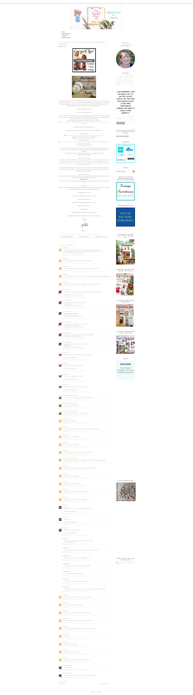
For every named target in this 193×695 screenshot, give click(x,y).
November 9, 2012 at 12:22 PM (74, 254)
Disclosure (64, 35)
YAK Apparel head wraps (90, 234)
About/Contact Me (66, 34)
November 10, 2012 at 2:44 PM (74, 423)
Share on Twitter (101, 236)
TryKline (64, 594)
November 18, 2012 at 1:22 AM (74, 607)
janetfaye (64, 352)
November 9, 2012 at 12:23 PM (74, 262)
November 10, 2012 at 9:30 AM (74, 399)
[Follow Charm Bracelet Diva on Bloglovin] (122, 137)
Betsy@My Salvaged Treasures (68, 395)
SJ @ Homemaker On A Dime (68, 458)
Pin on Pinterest (84, 236)
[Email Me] (130, 46)
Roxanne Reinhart (66, 665)
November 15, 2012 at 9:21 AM (74, 535)
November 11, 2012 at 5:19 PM (74, 462)
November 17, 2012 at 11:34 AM (74, 560)
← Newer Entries (62, 683)
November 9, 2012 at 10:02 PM (74, 359)
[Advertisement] (125, 405)
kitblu (63, 426)
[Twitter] (123, 46)
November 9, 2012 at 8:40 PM (73, 318)
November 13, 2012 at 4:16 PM (74, 493)
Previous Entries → (105, 683)
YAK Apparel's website (67, 181)
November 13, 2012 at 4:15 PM (74, 470)
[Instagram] (127, 46)
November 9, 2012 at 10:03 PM (74, 370)
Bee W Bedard (65, 289)
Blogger (99, 691)
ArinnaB (64, 247)
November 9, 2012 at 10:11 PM (74, 381)
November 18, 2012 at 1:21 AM (74, 599)
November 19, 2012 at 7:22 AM (74, 638)
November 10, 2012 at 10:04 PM (74, 431)
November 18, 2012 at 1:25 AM (74, 622)
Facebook (89, 192)
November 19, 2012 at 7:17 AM (74, 630)
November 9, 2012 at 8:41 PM (73, 329)
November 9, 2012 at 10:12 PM (74, 391)
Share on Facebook (67, 236)
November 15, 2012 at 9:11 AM (74, 513)
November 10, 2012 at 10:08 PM (74, 446)
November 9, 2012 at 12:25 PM (74, 278)
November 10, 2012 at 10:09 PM (74, 454)
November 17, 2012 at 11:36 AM (74, 591)
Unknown (64, 465)
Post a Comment (63, 681)
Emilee (63, 505)
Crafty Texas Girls (103, 100)
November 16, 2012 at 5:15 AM (74, 544)
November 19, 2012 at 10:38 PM (74, 669)
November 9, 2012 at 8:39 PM (73, 307)
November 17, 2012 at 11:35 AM (74, 567)
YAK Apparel (62, 148)
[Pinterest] (125, 46)
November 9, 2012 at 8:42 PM (73, 338)
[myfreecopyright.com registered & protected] (125, 564)
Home (63, 32)
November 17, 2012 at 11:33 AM (74, 552)
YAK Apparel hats (79, 234)
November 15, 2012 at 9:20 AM (74, 524)
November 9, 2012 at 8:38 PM (73, 297)
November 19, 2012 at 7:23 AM (74, 654)
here (104, 104)
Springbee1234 (65, 418)
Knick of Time (74, 102)
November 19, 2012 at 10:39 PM (74, 677)
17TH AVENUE (98, 692)
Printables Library (66, 37)
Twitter (94, 202)
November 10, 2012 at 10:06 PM (74, 438)
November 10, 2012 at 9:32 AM (74, 407)
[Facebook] (121, 46)
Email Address (120, 118)
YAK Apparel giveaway (68, 234)
